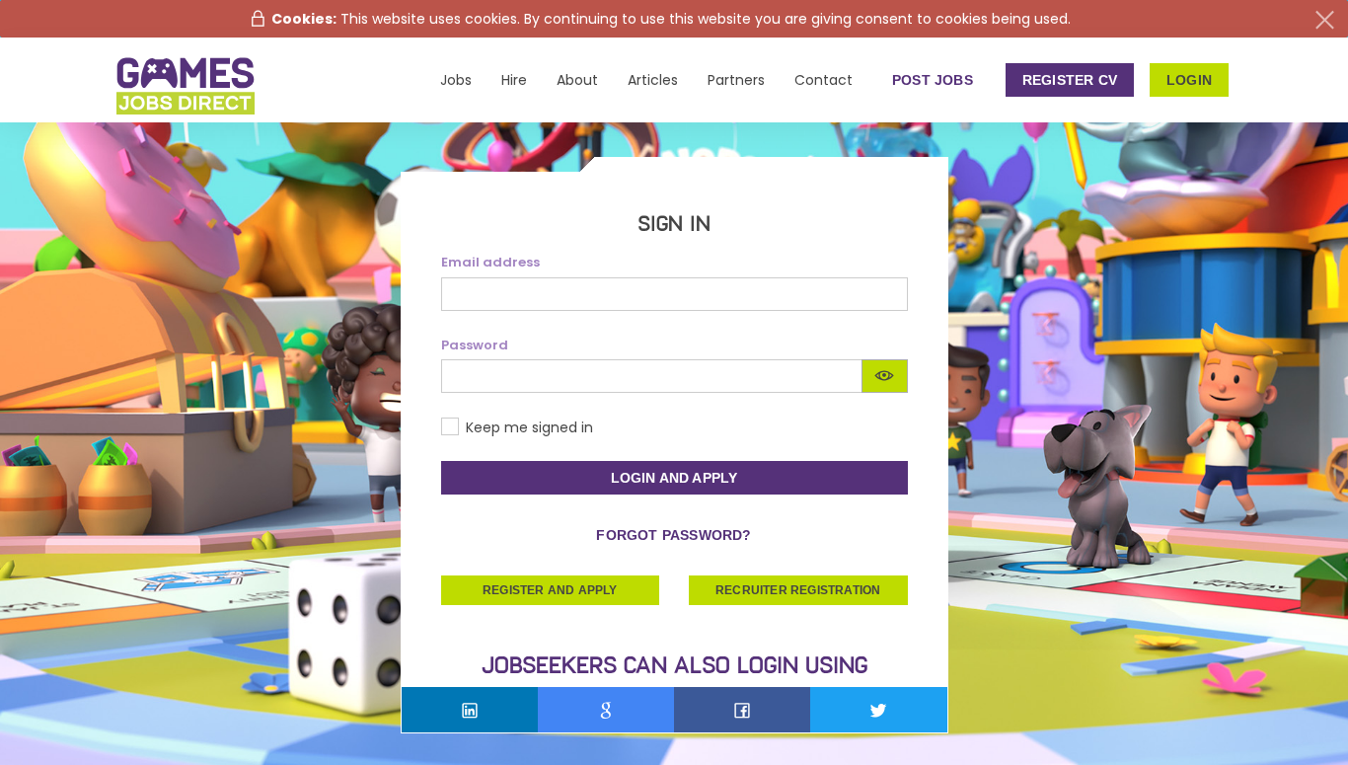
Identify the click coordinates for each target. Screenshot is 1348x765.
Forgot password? (673, 535)
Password (474, 345)
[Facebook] (742, 709)
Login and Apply (674, 478)
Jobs (456, 80)
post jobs (932, 80)
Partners (736, 80)
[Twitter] (878, 709)
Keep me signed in (529, 427)
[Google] (606, 709)
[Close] (1325, 20)
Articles (653, 80)
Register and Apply (550, 590)
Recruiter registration (797, 590)
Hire (514, 80)
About (577, 80)
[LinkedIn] (470, 709)
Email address (490, 262)
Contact (823, 80)
